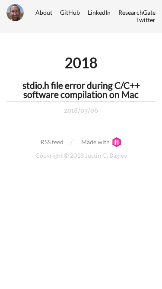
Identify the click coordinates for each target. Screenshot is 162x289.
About (43, 12)
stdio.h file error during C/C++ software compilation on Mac (81, 90)
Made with (96, 142)
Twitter (146, 19)
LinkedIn (99, 12)
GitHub (70, 12)
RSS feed (52, 142)
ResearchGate (137, 12)
